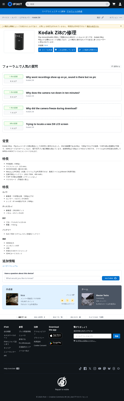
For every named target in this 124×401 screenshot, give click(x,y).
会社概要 (7, 331)
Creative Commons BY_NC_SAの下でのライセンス (68, 397)
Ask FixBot (109, 278)
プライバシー (39, 338)
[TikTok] (80, 368)
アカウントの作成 (74, 11)
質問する (117, 66)
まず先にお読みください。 (86, 341)
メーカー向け (24, 351)
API (5, 355)
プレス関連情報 (25, 331)
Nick (46, 45)
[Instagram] (94, 368)
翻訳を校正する (93, 26)
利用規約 (37, 341)
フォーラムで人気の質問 (20, 66)
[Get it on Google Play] (55, 343)
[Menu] (3, 4)
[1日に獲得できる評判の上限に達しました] (62, 300)
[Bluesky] (109, 368)
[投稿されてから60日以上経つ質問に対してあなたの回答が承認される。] (67, 300)
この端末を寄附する (89, 50)
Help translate (9, 368)
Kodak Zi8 (36, 17)
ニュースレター (10, 352)
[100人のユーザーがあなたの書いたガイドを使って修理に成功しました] (72, 300)
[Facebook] (85, 368)
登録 (116, 336)
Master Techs (102, 295)
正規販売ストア (25, 347)
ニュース (22, 335)
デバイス (5, 17)
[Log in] (120, 4)
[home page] (15, 4)
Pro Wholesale (24, 343)
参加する (22, 339)
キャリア (7, 348)
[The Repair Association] (118, 368)
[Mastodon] (104, 368)
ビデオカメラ (24, 17)
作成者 (9, 289)
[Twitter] (90, 368)
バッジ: (70, 295)
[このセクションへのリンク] (1, 141)
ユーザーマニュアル (10, 266)
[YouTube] (99, 368)
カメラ (14, 17)
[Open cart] (113, 4)
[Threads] (113, 368)
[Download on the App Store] (55, 335)
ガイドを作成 (47, 50)
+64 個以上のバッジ (67, 304)
